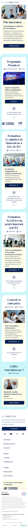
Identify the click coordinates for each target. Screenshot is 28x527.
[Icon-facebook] (17, 434)
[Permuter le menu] (2, 2)
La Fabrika (6, 457)
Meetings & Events (9, 444)
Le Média (6, 467)
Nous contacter (8, 475)
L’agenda (6, 453)
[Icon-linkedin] (5, 434)
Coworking (6, 439)
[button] (12, 117)
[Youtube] (11, 434)
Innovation (6, 448)
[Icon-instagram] (23, 434)
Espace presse (7, 471)
